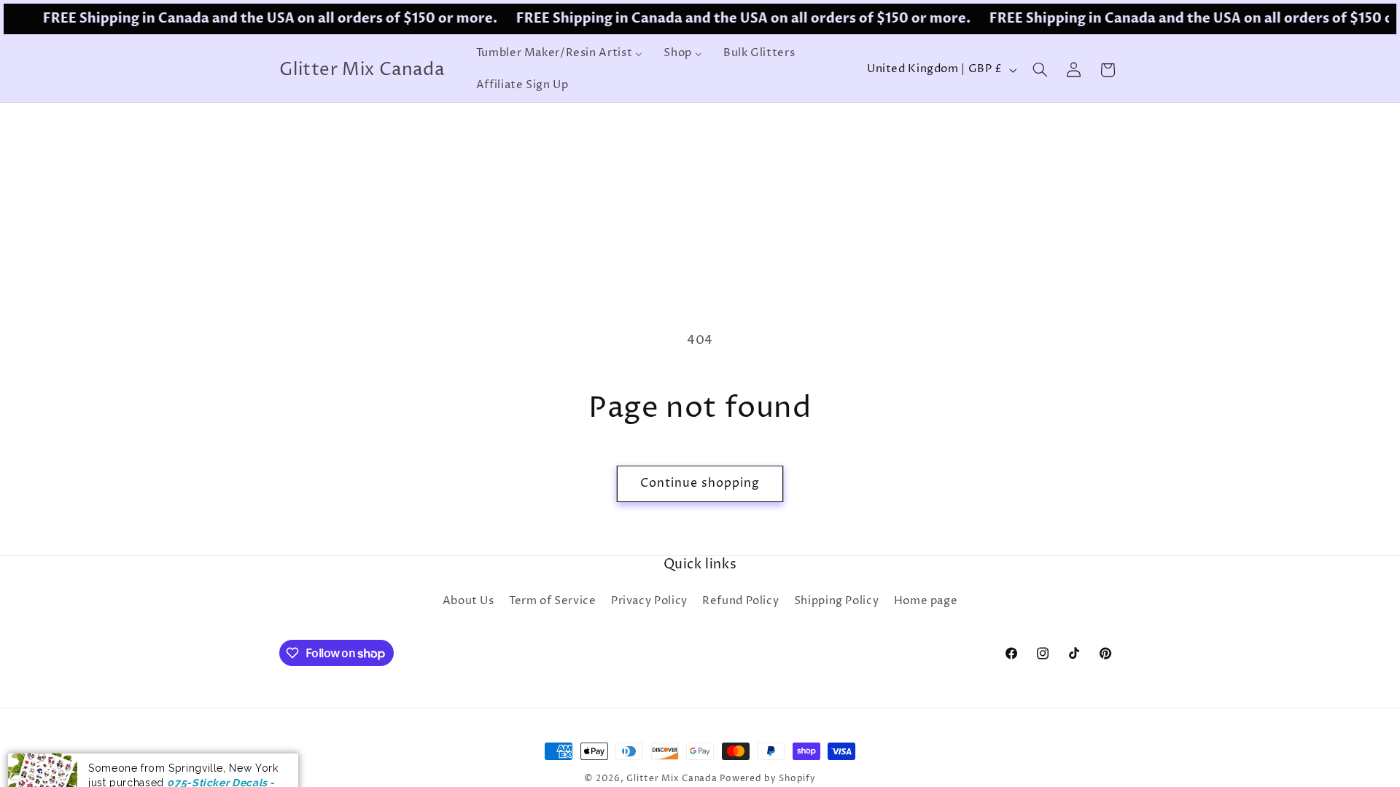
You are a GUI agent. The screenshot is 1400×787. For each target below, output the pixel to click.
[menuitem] (559, 54)
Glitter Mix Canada (671, 779)
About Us (468, 601)
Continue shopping (700, 483)
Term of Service (552, 601)
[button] (1040, 70)
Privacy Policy (649, 601)
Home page (926, 601)
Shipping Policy (836, 601)
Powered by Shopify (767, 779)
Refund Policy (740, 601)
